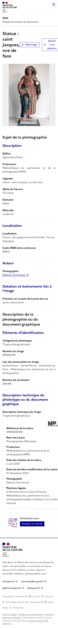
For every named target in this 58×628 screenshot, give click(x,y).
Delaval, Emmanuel (13, 275)
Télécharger (31, 44)
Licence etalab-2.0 (37, 620)
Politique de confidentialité (31, 614)
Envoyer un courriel (32, 523)
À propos (49, 596)
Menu (54, 4)
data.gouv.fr (33, 588)
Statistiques (35, 602)
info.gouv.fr (8, 581)
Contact (36, 596)
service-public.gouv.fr (32, 581)
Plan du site (18, 607)
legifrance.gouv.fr (11, 588)
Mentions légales (9, 614)
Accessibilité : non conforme (15, 596)
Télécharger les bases (15, 602)
